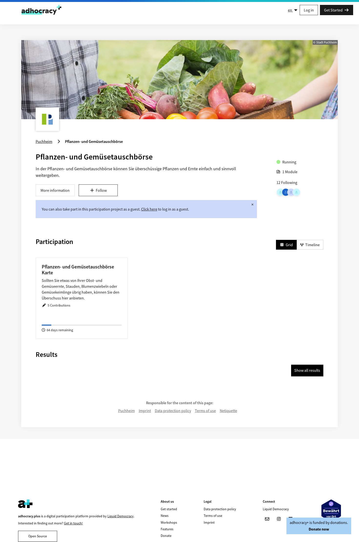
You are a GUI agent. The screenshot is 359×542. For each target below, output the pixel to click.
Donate (166, 535)
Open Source (37, 536)
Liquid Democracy (120, 516)
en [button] (290, 10)
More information (55, 190)
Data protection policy (173, 410)
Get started (169, 509)
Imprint (145, 410)
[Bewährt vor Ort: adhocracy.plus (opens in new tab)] (331, 510)
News (165, 515)
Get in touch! (73, 523)
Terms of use (205, 410)
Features (167, 529)
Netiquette (228, 410)
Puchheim (126, 410)
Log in (309, 10)
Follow (101, 190)
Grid (289, 244)
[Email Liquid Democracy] (267, 519)
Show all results (307, 370)
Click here (149, 209)
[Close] (252, 204)
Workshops (169, 522)
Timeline (312, 244)
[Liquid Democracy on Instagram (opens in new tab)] (279, 519)
